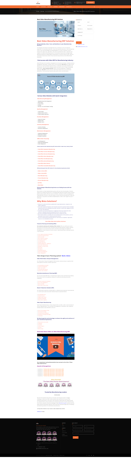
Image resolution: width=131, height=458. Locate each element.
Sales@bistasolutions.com (82, 46)
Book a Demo (66, 256)
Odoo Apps (42, 11)
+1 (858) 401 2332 (80, 44)
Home (37, 6)
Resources (61, 6)
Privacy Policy (56, 455)
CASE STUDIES (64, 432)
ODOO (63, 425)
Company (56, 6)
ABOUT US (64, 430)
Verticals (49, 6)
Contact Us (68, 6)
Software (43, 6)
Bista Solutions (49, 455)
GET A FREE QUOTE (90, 2)
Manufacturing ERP (63, 403)
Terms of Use (61, 455)
